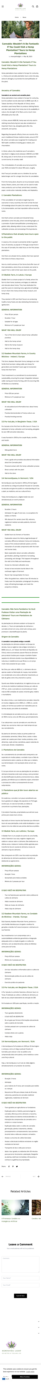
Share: (4, 1166)
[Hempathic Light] (20, 6)
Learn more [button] (30, 1372)
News (24, 17)
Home (17, 17)
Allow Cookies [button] (25, 1377)
